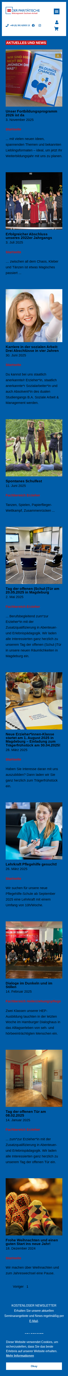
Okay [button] (34, 1366)
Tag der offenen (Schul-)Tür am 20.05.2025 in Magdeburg (32, 590)
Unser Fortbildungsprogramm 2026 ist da (31, 113)
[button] (57, 11)
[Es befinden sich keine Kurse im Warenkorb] (56, 29)
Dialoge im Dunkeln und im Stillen (29, 985)
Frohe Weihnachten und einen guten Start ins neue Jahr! (32, 1242)
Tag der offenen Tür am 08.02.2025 (26, 1113)
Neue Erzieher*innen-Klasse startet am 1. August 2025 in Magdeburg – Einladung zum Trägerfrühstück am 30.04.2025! (33, 739)
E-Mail (33, 1321)
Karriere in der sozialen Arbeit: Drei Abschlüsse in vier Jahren (32, 348)
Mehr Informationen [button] (20, 1355)
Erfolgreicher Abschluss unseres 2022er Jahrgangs (29, 236)
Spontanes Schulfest (24, 481)
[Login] (57, 22)
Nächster (48, 1286)
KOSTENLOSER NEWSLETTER (34, 1305)
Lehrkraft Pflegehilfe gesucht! (31, 864)
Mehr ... (12, 165)
